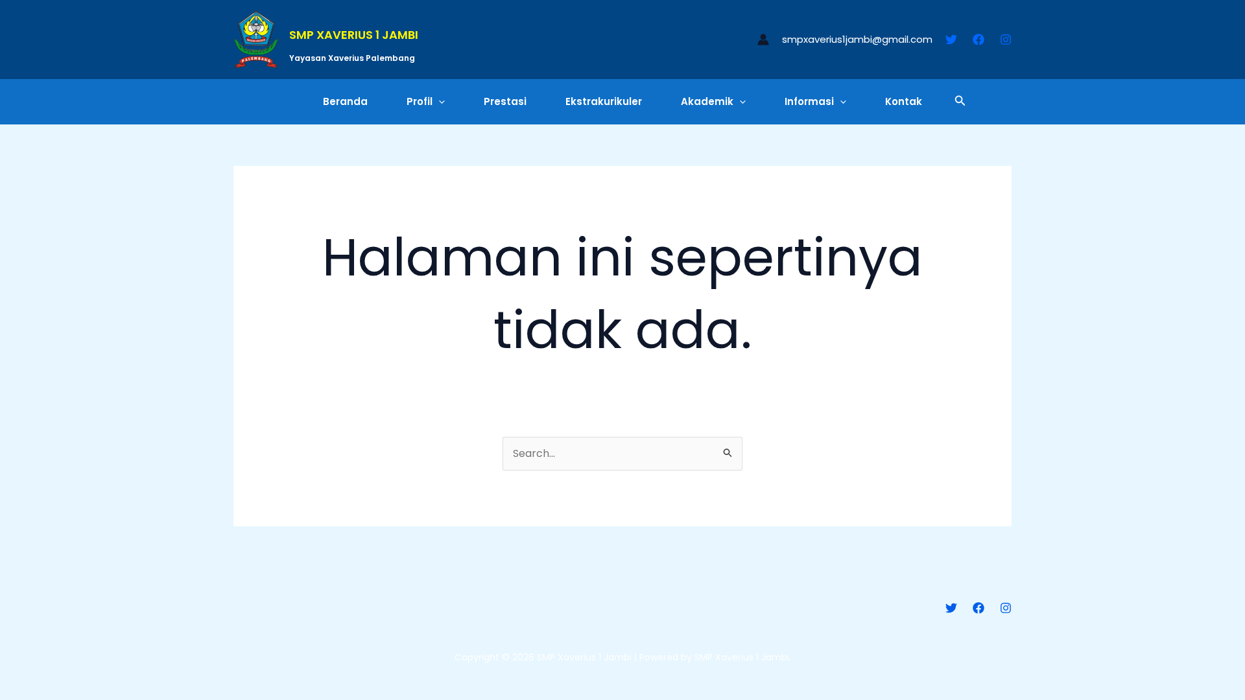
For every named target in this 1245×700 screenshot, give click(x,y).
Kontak (903, 101)
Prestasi (505, 101)
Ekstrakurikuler (603, 101)
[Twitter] (951, 39)
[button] (439, 102)
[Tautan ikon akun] (763, 39)
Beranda (345, 101)
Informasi (809, 101)
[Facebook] (978, 39)
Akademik (707, 101)
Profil (420, 101)
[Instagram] (1006, 39)
